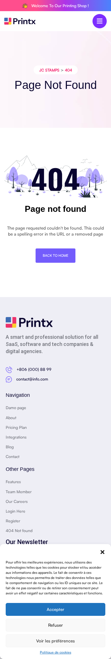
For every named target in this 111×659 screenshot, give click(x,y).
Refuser (55, 625)
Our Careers (17, 501)
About (11, 417)
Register (13, 520)
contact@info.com (32, 379)
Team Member (19, 491)
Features (13, 481)
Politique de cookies (55, 652)
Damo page (16, 407)
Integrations (16, 437)
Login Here (15, 511)
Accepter (55, 609)
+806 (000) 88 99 (34, 369)
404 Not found (19, 530)
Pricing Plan (16, 427)
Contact (12, 456)
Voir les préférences (55, 641)
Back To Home (55, 255)
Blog (10, 446)
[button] (102, 551)
